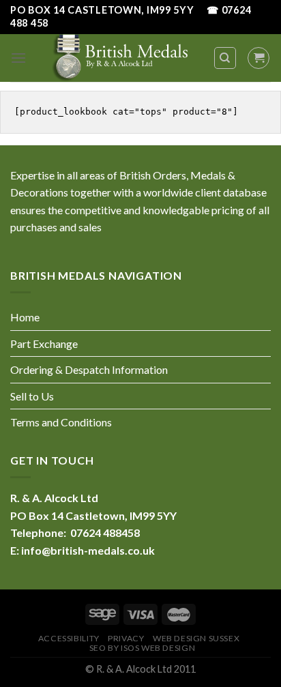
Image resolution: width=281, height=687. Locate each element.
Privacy (126, 638)
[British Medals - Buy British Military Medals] (120, 58)
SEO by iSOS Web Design (142, 648)
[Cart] (258, 58)
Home (25, 316)
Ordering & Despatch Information (89, 369)
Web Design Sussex (196, 638)
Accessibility (69, 638)
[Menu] (18, 57)
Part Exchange (44, 343)
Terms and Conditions (61, 421)
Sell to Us (32, 396)
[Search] (225, 58)
